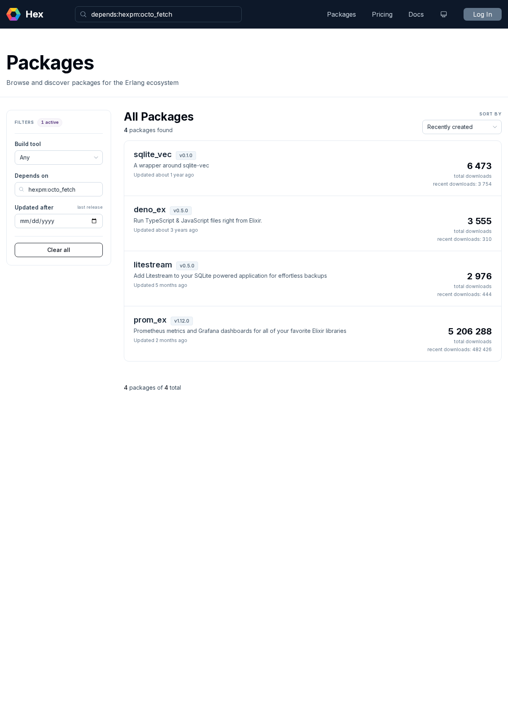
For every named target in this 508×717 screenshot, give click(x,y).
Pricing (382, 14)
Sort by (490, 114)
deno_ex (150, 209)
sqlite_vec (153, 154)
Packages (341, 14)
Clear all (58, 249)
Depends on (31, 175)
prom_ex (150, 320)
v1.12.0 (181, 321)
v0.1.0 (185, 155)
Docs (416, 14)
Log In (482, 14)
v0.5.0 (180, 210)
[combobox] (158, 14)
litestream (153, 264)
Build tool (28, 143)
